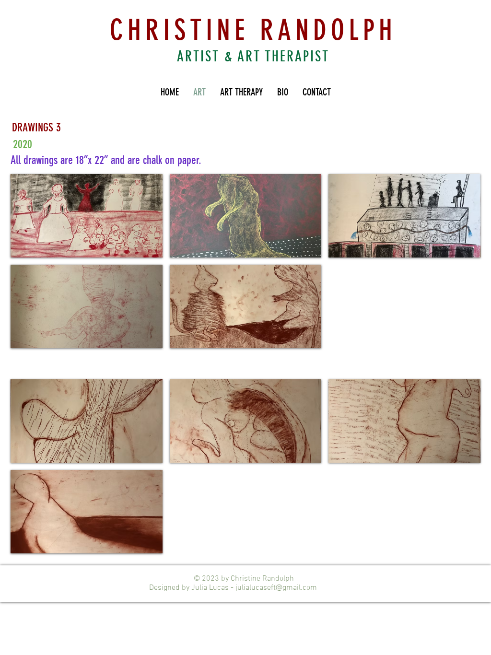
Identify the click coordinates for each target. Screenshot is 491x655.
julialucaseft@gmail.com (276, 588)
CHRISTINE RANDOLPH (253, 30)
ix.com (328, 588)
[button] (87, 215)
